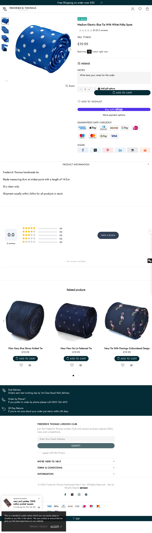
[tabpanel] (25, 335)
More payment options (114, 114)
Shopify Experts (72, 487)
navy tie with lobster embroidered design (127, 348)
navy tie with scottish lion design (76, 348)
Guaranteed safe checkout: (94, 122)
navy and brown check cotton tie (25, 348)
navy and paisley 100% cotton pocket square (24, 502)
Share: (81, 145)
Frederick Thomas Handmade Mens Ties (23, 9)
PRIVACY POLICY (39, 526)
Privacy (61, 452)
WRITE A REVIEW (108, 235)
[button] (114, 30)
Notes (81, 70)
